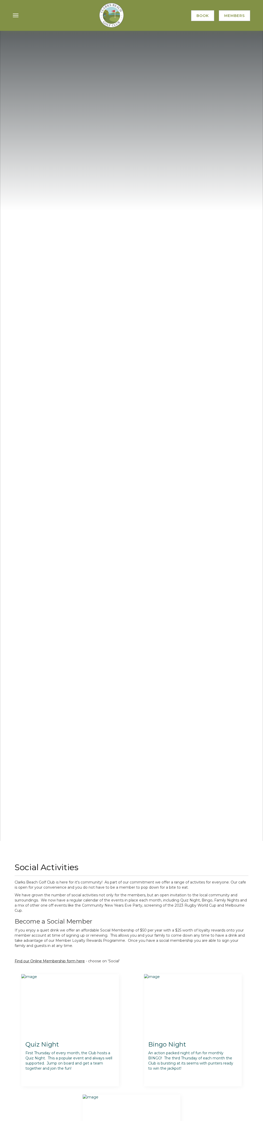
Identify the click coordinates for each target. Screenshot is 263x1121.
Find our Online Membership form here (50, 961)
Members (234, 15)
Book (202, 15)
